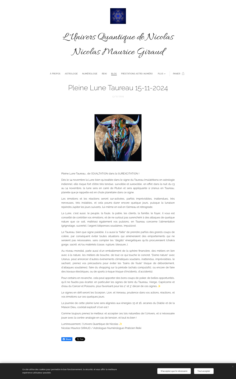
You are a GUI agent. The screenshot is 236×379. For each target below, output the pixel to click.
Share (68, 339)
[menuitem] (56, 73)
